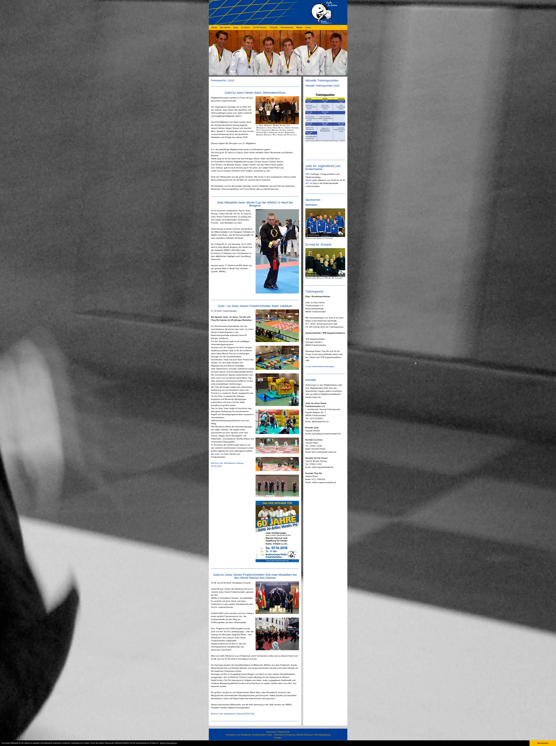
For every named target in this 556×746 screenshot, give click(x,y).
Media (299, 27)
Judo (235, 27)
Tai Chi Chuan (260, 27)
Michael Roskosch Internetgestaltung (313, 735)
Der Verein (225, 27)
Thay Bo (274, 27)
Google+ (278, 737)
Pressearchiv (287, 27)
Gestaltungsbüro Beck (262, 735)
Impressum (271, 732)
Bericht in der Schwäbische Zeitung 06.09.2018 (232, 714)
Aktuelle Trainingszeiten (322, 80)
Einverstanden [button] (542, 743)
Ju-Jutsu (245, 27)
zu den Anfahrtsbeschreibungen (319, 366)
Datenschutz (284, 732)
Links (308, 27)
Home (214, 27)
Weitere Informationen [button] (168, 743)
